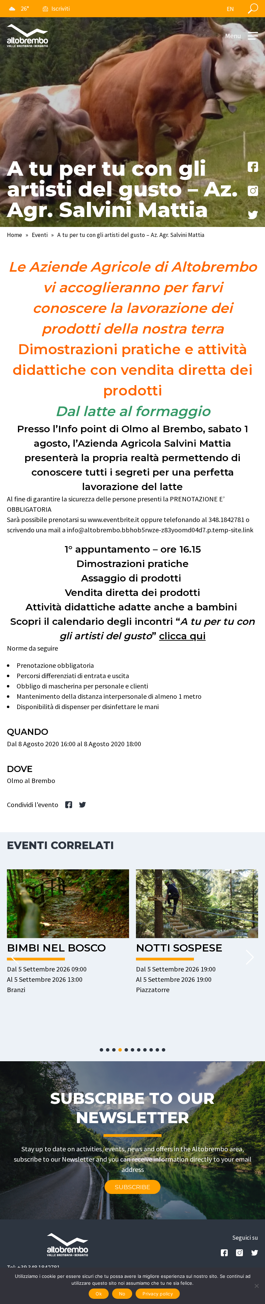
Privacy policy (158, 1293)
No (122, 1293)
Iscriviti (60, 8)
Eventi (40, 235)
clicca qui (182, 636)
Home (14, 235)
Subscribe (132, 1187)
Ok (99, 1293)
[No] (256, 1285)
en (230, 9)
